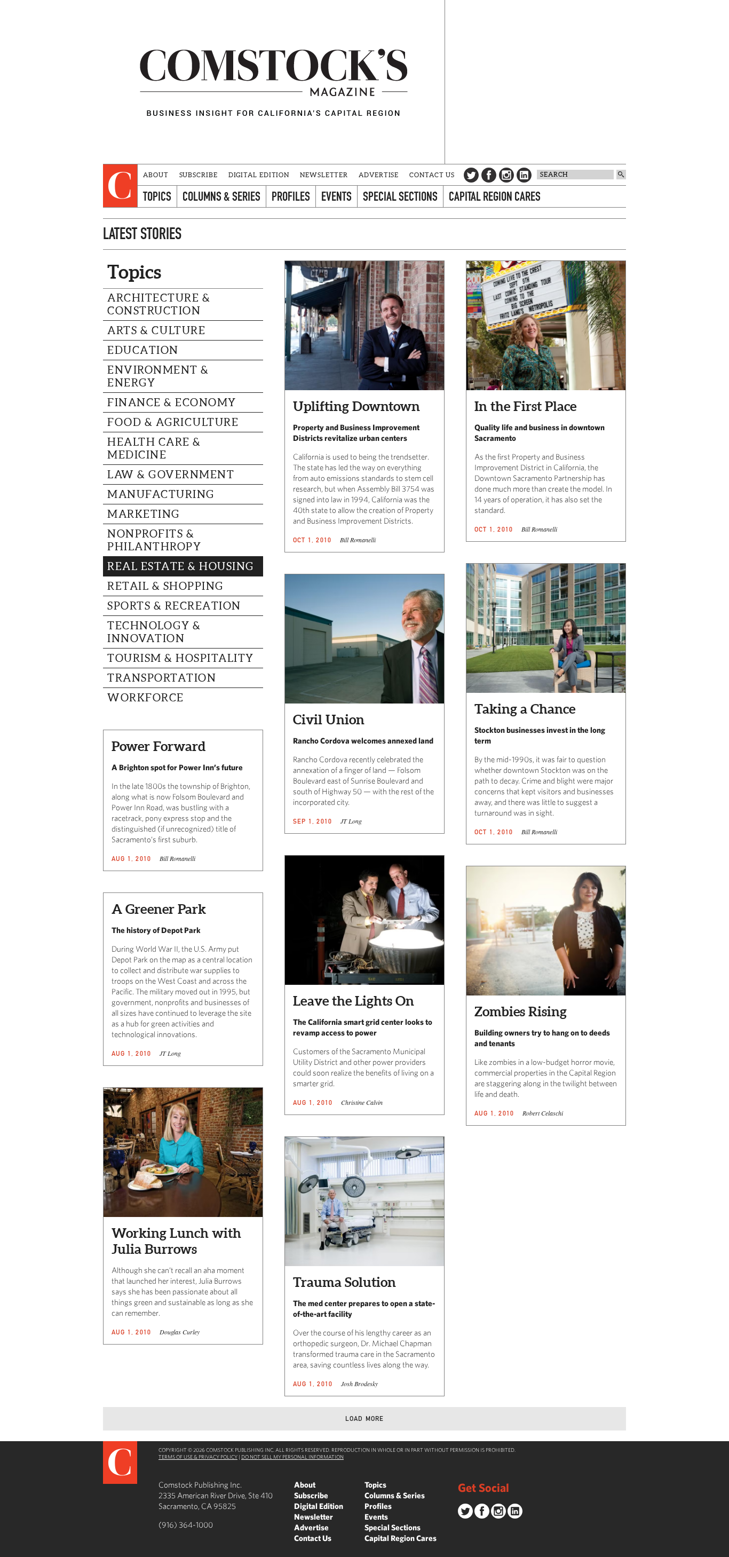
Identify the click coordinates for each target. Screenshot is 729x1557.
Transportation (161, 678)
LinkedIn (524, 175)
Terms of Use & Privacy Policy (198, 1456)
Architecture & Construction (158, 304)
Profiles (291, 196)
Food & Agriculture (173, 422)
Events (336, 196)
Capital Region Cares (495, 196)
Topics (157, 196)
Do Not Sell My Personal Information (292, 1456)
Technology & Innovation (154, 632)
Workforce (145, 698)
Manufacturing (161, 494)
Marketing (143, 514)
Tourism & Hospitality (180, 658)
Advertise (379, 174)
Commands (8, 1549)
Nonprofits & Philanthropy (154, 540)
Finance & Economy (171, 402)
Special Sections (400, 196)
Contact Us (432, 174)
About (156, 174)
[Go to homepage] (274, 82)
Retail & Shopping (165, 586)
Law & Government (170, 474)
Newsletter (324, 174)
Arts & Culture (156, 330)
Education (143, 350)
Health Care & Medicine (154, 448)
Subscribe (198, 174)
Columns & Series (221, 196)
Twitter (471, 175)
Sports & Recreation (174, 606)
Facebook (488, 175)
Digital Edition (259, 174)
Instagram (506, 175)
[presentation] (120, 185)
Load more (364, 1418)
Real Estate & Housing (180, 566)
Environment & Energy (158, 376)
